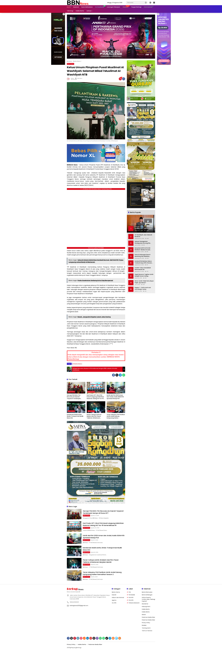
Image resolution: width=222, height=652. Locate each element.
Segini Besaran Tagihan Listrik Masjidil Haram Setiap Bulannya (144, 275)
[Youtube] (90, 638)
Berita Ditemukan (147, 592)
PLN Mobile (132, 595)
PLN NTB (131, 597)
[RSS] (119, 638)
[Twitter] (116, 375)
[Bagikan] (123, 78)
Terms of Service (147, 631)
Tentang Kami (146, 628)
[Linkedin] (87, 638)
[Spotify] (100, 638)
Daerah (114, 595)
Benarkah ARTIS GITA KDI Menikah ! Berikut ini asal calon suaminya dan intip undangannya (143, 249)
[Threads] (94, 638)
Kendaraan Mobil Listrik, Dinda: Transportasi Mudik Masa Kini (75, 416)
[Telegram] (120, 375)
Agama (114, 600)
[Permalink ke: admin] (69, 78)
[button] (146, 2)
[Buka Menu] (154, 3)
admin (72, 78)
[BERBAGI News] (78, 2)
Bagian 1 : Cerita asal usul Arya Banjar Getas (143, 288)
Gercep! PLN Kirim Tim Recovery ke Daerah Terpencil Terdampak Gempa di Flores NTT (74, 396)
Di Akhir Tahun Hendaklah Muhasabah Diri (143, 268)
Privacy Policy (146, 622)
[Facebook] (113, 375)
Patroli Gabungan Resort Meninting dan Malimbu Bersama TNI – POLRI (142, 255)
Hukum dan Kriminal (118, 597)
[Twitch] (97, 638)
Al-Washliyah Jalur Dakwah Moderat (143, 236)
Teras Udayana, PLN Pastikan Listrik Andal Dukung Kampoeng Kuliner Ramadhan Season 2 (116, 416)
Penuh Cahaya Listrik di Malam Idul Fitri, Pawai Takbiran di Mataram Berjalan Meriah (94, 416)
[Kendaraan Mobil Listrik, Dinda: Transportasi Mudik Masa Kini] (76, 407)
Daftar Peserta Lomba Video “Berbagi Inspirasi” (148, 599)
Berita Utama (70, 64)
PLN (130, 592)
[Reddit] (84, 638)
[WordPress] (77, 638)
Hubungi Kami (146, 606)
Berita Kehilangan (147, 595)
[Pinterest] (74, 638)
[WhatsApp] (123, 375)
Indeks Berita (146, 609)
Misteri (144, 614)
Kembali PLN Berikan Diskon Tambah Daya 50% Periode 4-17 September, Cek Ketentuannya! (144, 262)
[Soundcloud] (113, 638)
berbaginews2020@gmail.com (79, 605)
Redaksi (144, 625)
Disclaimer (145, 604)
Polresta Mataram (134, 603)
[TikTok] (106, 638)
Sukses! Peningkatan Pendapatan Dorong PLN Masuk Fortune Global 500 (143, 242)
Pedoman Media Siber (148, 617)
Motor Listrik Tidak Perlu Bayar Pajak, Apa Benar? (144, 282)
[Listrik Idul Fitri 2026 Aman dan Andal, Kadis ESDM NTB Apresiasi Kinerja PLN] (116, 388)
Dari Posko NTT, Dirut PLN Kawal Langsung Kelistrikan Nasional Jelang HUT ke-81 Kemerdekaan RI (95, 396)
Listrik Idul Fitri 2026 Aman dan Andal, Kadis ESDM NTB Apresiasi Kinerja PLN (115, 396)
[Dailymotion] (116, 638)
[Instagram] (81, 638)
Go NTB (114, 603)
